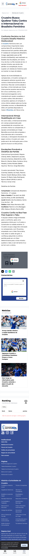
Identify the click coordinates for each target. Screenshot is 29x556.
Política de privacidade (8, 450)
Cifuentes (9, 110)
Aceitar (24, 545)
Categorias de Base (6, 510)
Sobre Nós (4, 442)
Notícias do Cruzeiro (7, 444)
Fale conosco (5, 455)
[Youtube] (2, 432)
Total (4, 407)
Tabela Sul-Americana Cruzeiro (10, 469)
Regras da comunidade (8, 452)
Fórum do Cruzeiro (6, 447)
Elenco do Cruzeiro (6, 472)
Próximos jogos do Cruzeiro (9, 463)
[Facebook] (11, 432)
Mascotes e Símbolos (21, 498)
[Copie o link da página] (13, 271)
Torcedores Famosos (21, 523)
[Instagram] (7, 432)
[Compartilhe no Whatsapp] (10, 271)
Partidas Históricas (6, 498)
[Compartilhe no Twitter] (2, 271)
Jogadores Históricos (7, 490)
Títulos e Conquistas (21, 485)
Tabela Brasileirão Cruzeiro (8, 466)
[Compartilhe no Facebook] (6, 271)
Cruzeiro (6, 43)
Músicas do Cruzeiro (7, 474)
